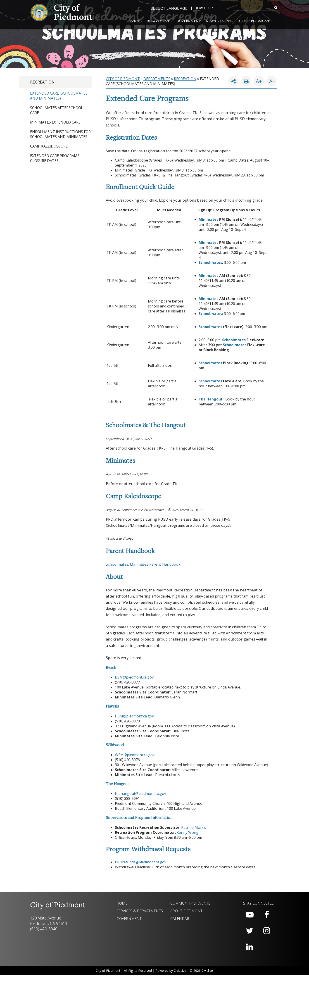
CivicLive (180, 970)
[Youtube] (249, 914)
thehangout (125, 793)
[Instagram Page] (266, 930)
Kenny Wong (187, 832)
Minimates (208, 219)
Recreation (42, 82)
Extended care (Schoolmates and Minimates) (59, 96)
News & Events (219, 21)
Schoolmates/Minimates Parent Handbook (143, 564)
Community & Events (190, 903)
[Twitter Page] (249, 930)
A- (270, 80)
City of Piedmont (123, 78)
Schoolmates (210, 262)
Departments (159, 21)
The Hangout (211, 399)
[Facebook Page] (266, 914)
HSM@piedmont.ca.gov (134, 716)
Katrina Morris (193, 827)
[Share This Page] (233, 81)
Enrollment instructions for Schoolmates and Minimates (60, 134)
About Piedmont (254, 21)
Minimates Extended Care (55, 122)
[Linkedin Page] (249, 947)
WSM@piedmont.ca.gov (134, 754)
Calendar (179, 918)
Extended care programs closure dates (54, 158)
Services (134, 21)
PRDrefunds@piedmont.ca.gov (140, 862)
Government (188, 21)
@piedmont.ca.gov (150, 793)
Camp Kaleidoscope (49, 146)
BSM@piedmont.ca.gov (134, 677)
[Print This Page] (246, 81)
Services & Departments (139, 910)
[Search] (276, 8)
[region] (187, 538)
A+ (259, 81)
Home (121, 903)
